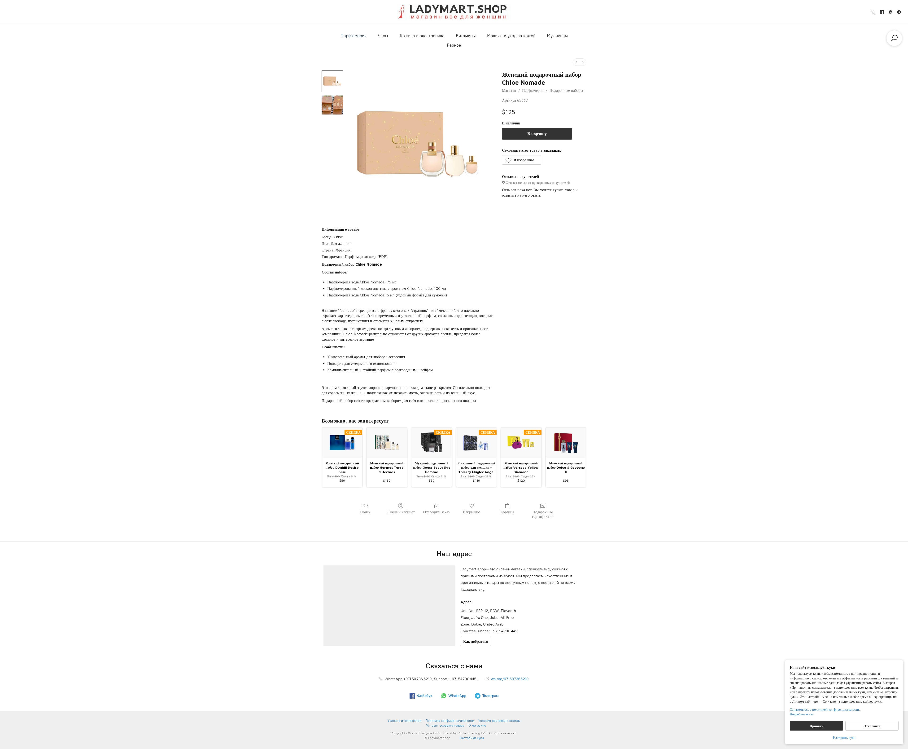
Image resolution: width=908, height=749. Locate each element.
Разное (454, 45)
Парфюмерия (353, 35)
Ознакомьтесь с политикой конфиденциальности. (825, 709)
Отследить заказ (436, 512)
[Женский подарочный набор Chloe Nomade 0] (332, 81)
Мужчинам (557, 35)
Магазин (509, 90)
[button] (521, 160)
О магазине (477, 725)
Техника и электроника (422, 35)
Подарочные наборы (566, 90)
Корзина (507, 512)
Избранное (471, 512)
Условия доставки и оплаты (499, 721)
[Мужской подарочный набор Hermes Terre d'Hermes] (387, 442)
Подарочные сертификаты (542, 514)
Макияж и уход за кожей (511, 35)
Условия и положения (404, 721)
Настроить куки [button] (844, 738)
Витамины (466, 35)
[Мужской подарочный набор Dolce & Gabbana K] (566, 442)
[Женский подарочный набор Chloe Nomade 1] (332, 105)
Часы (383, 35)
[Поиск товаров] (894, 38)
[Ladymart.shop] (454, 12)
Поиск (365, 512)
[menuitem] (576, 62)
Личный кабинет (401, 512)
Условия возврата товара (445, 725)
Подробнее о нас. (802, 714)
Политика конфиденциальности (449, 721)
